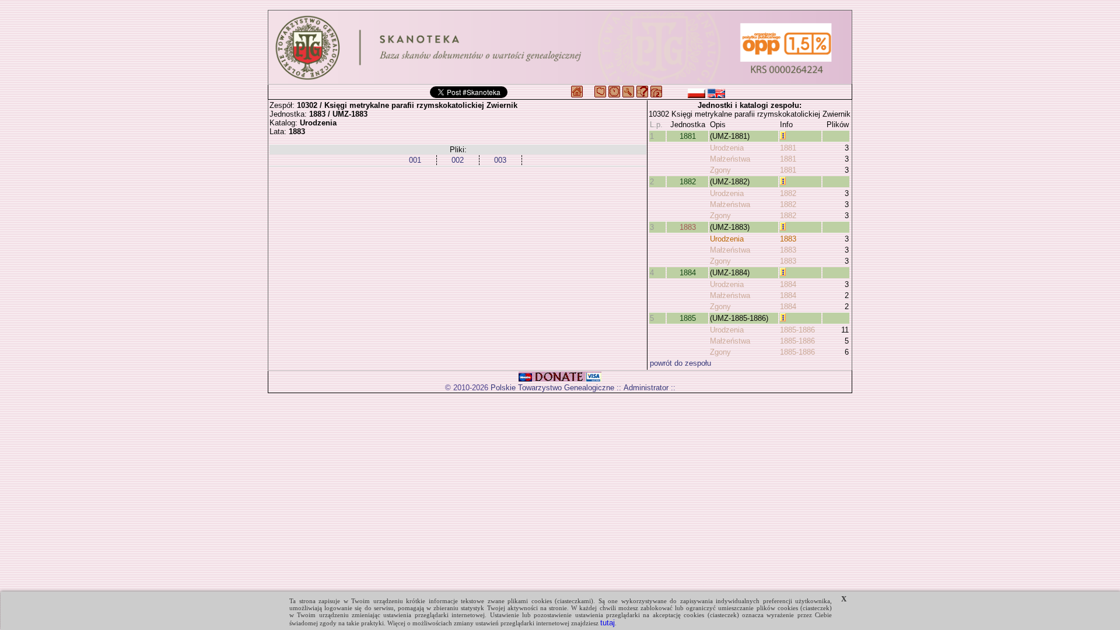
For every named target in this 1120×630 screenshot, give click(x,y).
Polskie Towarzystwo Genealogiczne (552, 387)
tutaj (607, 622)
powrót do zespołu (680, 363)
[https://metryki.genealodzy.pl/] (560, 47)
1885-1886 (797, 330)
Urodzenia (727, 148)
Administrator (646, 387)
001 (415, 160)
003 (500, 160)
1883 (688, 227)
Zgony (720, 170)
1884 (688, 272)
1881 (688, 136)
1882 (688, 181)
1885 (688, 318)
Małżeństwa (730, 159)
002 (458, 160)
